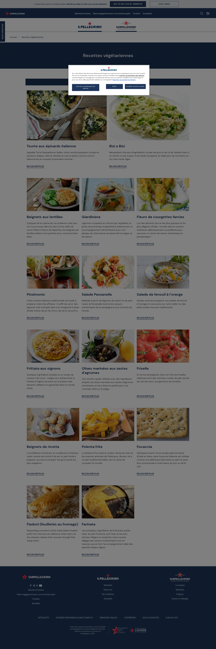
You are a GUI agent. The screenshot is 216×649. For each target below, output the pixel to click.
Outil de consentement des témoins (85, 87)
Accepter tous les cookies (135, 86)
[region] (109, 80)
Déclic (114, 86)
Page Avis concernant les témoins (124, 80)
